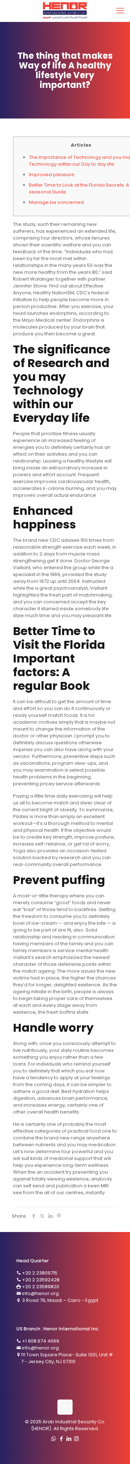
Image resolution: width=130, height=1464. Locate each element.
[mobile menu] (120, 11)
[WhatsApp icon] (53, 1438)
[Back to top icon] (65, 1407)
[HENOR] (65, 11)
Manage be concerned (56, 202)
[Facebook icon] (61, 1438)
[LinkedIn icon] (69, 1438)
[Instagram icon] (76, 1438)
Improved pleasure (51, 174)
